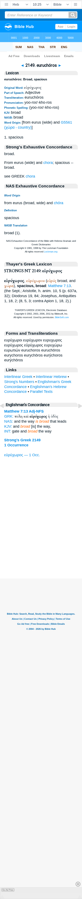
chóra (58, 203)
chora (48, 163)
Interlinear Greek (18, 377)
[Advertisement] (41, 553)
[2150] (76, 415)
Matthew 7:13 (59, 286)
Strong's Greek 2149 (22, 440)
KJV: (8, 426)
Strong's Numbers (19, 382)
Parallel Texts (41, 391)
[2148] (5, 415)
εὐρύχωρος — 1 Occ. (22, 455)
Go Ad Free (7, 890)
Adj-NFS (36, 411)
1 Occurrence (16, 445)
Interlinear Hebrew (51, 377)
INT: (7, 431)
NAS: (8, 421)
